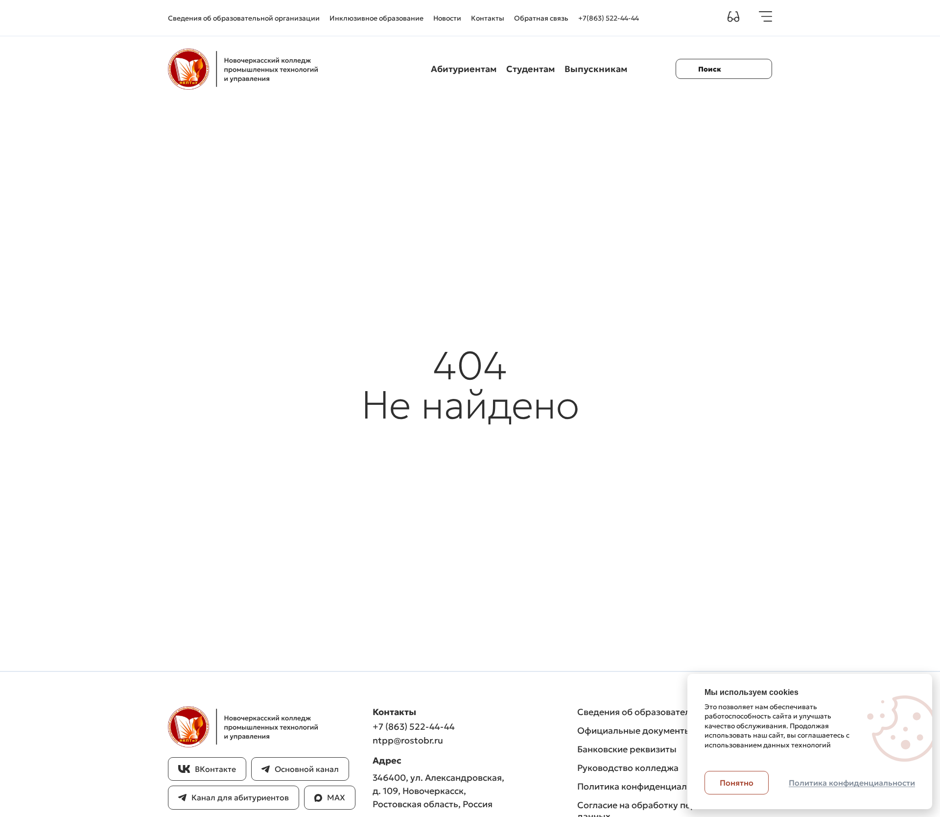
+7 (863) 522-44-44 (414, 726)
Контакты (487, 18)
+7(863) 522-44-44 (608, 18)
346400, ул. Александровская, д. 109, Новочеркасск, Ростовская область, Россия (438, 791)
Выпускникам (595, 68)
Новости (447, 18)
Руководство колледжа (628, 767)
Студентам (530, 68)
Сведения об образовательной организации (244, 18)
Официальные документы (634, 730)
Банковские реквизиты (627, 749)
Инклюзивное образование (376, 18)
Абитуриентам (463, 68)
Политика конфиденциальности (647, 786)
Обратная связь (541, 18)
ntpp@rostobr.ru (408, 740)
